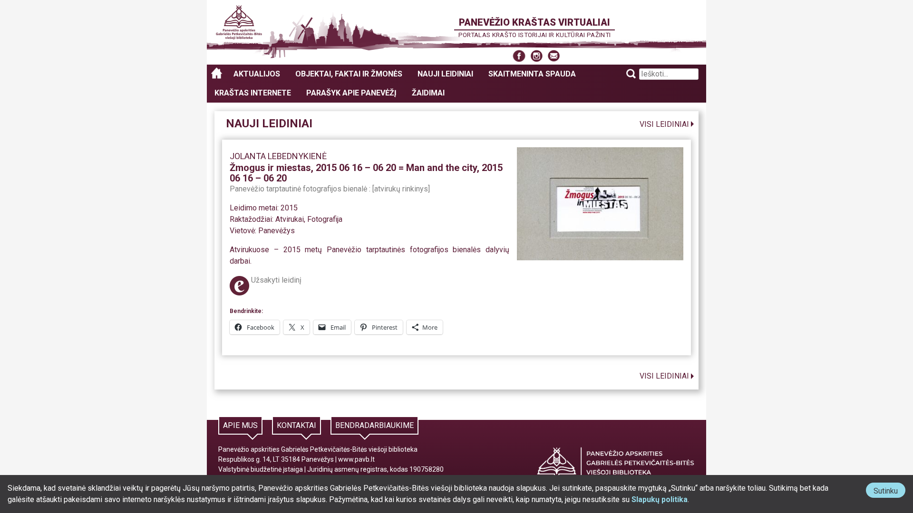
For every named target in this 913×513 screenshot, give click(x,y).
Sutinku (889, 492)
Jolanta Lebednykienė (278, 156)
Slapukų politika (659, 499)
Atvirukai (289, 219)
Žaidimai (428, 92)
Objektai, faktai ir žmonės (348, 73)
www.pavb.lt (356, 459)
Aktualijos (256, 73)
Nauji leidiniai (445, 73)
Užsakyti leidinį (276, 280)
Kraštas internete (252, 92)
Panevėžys (276, 230)
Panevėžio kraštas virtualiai (534, 22)
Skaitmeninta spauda (532, 73)
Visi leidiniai (664, 124)
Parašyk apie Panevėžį (351, 92)
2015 (289, 207)
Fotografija (324, 219)
